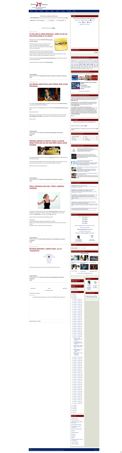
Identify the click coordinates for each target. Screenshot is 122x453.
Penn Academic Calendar (76, 424)
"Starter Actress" (38, 214)
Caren (72, 202)
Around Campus (74, 271)
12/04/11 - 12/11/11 (77, 302)
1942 (81, 59)
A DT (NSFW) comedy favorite (84, 231)
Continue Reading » (33, 74)
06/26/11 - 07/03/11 (77, 360)
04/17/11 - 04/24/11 (77, 377)
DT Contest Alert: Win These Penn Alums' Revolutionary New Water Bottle (85, 161)
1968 (72, 60)
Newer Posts (33, 288)
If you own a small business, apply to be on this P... (77, 339)
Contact (63, 11)
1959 (87, 59)
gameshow (42, 179)
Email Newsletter (86, 20)
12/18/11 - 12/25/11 (77, 299)
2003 (97, 65)
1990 (84, 63)
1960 (90, 59)
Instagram (90, 22)
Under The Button (74, 442)
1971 (81, 60)
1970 (78, 60)
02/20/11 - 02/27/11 (77, 391)
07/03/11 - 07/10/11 (77, 358)
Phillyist (72, 437)
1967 (96, 59)
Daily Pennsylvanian (75, 420)
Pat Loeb (73, 194)
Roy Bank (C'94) (52, 157)
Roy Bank (53, 75)
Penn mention (60, 132)
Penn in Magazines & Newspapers (84, 263)
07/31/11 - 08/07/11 (77, 333)
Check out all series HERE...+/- (85, 91)
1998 (72, 65)
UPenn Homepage (75, 443)
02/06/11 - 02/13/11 (77, 394)
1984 (88, 61)
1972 (85, 60)
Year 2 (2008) (84, 219)
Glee (51, 238)
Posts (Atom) (37, 293)
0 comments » (64, 75)
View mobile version (49, 290)
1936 (75, 59)
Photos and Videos (85, 233)
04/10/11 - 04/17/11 (77, 379)
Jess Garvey (62, 238)
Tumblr (85, 22)
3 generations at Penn (88, 104)
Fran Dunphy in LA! (93, 271)
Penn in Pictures (93, 262)
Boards (57, 11)
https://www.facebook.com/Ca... (77, 204)
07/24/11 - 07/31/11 (77, 335)
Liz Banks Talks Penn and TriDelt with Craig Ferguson (78, 342)
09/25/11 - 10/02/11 (77, 319)
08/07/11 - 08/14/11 (77, 331)
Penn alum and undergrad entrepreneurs (48, 58)
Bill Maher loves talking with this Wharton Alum (86, 154)
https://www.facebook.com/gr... (81, 185)
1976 (94, 60)
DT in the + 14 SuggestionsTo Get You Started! (78, 240)
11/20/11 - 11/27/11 (77, 306)
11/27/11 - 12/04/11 (77, 304)
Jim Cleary (73, 185)
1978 (97, 60)
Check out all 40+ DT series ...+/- (49, 28)
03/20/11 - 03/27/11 (77, 384)
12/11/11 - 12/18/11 (77, 300)
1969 (75, 60)
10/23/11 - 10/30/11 (77, 312)
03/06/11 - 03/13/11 (77, 387)
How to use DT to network (85, 227)
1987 (72, 63)
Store (74, 11)
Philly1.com (73, 434)
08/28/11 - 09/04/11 (77, 326)
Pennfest (73, 430)
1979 (73, 61)
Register (41, 11)
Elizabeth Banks (54, 132)
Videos (47, 11)
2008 (41, 238)
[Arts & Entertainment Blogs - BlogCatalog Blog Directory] (92, 297)
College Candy (74, 418)
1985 (91, 61)
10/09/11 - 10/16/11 (77, 316)
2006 (85, 67)
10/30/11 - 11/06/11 (77, 311)
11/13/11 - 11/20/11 (77, 307)
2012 (86, 68)
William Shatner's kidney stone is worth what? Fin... (78, 346)
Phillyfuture (73, 435)
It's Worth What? (48, 179)
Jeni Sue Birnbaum (56, 238)
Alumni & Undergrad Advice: (85, 225)
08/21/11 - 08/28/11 (77, 328)
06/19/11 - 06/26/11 (77, 362)
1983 (84, 61)
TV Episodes (58, 75)
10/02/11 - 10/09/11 (77, 318)
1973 (88, 60)
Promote (32, 12)
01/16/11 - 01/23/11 (77, 399)
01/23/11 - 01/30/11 (77, 398)
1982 (80, 61)
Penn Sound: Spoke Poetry (76, 428)
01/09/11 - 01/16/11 (77, 401)
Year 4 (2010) (84, 223)
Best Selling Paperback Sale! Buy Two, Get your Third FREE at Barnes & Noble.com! (49, 297)
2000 (82, 65)
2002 (92, 65)
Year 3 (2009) (84, 221)
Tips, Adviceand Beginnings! (92, 240)
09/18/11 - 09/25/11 (77, 321)
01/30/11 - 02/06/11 (77, 396)
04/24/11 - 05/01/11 (77, 375)
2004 (43, 277)
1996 (40, 132)
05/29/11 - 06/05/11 (77, 367)
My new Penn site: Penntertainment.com (84, 147)
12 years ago (80, 187)
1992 (93, 63)
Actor (43, 132)
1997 (95, 64)
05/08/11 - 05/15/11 (77, 372)
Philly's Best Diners (75, 432)
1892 (72, 59)
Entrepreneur (44, 75)
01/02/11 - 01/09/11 (77, 403)
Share (31, 77)
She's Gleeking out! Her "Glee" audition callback (77, 350)
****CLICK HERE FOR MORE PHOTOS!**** (84, 273)
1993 (97, 63)
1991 (88, 63)
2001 (87, 65)
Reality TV (49, 75)
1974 (91, 60)
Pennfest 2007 (83, 271)
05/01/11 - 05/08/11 (77, 374)
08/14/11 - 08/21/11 (77, 329)
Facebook (93, 20)
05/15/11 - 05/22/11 (77, 370)
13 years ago (80, 192)
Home (31, 11)
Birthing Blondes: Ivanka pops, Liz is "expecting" (78, 353)
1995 (80, 64)
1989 (79, 63)
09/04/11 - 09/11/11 (77, 324)
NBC (52, 179)
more (50, 214)
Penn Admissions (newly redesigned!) (76, 427)
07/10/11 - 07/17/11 (77, 357)
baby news (49, 277)
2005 (80, 67)
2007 (90, 67)
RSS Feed (78, 20)
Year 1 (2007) (84, 218)
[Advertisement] (75, 6)
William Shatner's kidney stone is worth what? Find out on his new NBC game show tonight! (48, 143)
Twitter (80, 22)
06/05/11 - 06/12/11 (77, 365)
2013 (90, 68)
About (36, 11)
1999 (77, 65)
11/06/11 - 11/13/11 (77, 309)
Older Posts (65, 288)
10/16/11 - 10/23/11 (77, 314)
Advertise (69, 11)
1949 (84, 59)
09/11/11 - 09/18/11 (77, 323)
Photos (52, 11)
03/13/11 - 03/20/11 (77, 386)
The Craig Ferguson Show (40, 103)
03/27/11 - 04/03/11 (77, 382)
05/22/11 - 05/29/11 (77, 369)
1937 (78, 59)
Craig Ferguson (47, 132)
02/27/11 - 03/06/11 (77, 389)
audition (48, 238)
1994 (41, 75)
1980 (77, 61)
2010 (77, 68)
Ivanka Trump (61, 277)
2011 (81, 68)
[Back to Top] (121, 452)
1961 (93, 59)
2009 (43, 238)
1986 (95, 61)
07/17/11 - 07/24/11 (77, 336)
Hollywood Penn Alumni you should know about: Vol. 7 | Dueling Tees (82, 198)
